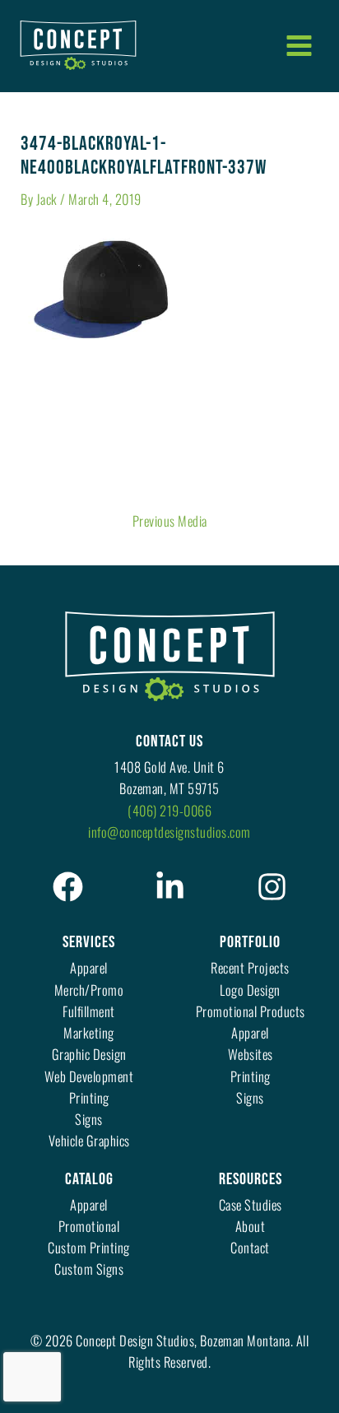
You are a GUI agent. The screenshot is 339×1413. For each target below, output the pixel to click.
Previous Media (169, 521)
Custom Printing (89, 1247)
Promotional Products (250, 1011)
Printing (89, 1097)
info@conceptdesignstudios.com (169, 831)
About (250, 1225)
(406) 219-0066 (169, 810)
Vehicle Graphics (89, 1140)
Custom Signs (88, 1268)
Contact (250, 1247)
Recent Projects (250, 967)
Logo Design (250, 989)
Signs (89, 1119)
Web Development (89, 1076)
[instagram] (272, 886)
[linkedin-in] (170, 886)
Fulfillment (89, 1011)
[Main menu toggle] (299, 45)
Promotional (89, 1225)
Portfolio (250, 942)
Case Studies (250, 1204)
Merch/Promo (89, 989)
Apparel (89, 967)
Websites (250, 1053)
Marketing (88, 1032)
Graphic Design (89, 1053)
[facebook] (68, 886)
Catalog (89, 1179)
